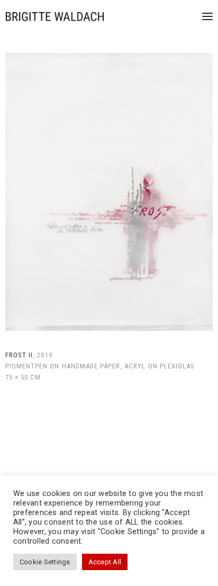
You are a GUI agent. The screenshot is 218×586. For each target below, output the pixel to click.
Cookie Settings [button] (45, 562)
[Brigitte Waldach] (54, 16)
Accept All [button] (104, 562)
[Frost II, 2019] (109, 192)
